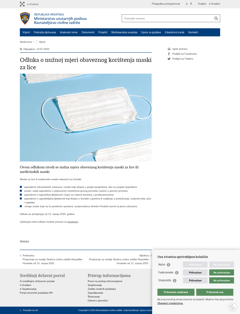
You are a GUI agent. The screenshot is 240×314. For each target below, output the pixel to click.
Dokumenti (88, 32)
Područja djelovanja (45, 32)
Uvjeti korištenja (131, 310)
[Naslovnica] (70, 18)
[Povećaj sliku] (86, 117)
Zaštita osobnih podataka (102, 288)
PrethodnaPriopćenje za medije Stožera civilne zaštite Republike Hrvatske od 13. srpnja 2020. (52, 259)
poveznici (73, 221)
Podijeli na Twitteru (182, 58)
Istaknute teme (69, 32)
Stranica (24, 241)
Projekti (103, 32)
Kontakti (193, 32)
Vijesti (26, 32)
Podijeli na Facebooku (184, 53)
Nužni (161, 264)
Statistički (164, 280)
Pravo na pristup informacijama (105, 281)
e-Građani (214, 3)
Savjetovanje (95, 285)
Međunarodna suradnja (124, 32)
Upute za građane (151, 32)
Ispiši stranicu (179, 48)
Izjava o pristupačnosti (150, 310)
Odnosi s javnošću (98, 300)
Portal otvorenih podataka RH (36, 292)
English (202, 3)
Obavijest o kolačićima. (170, 303)
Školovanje (94, 296)
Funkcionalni (165, 272)
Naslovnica (26, 41)
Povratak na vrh (30, 310)
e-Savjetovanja (28, 288)
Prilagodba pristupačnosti (166, 3)
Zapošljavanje (95, 292)
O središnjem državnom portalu (37, 281)
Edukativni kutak (174, 32)
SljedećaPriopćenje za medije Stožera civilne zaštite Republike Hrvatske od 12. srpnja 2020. (119, 259)
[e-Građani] (35, 4)
